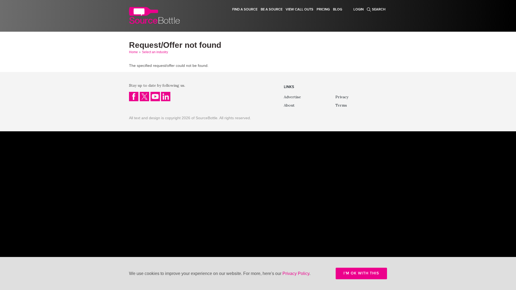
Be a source (271, 9)
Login (358, 9)
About (289, 105)
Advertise (292, 97)
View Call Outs (299, 9)
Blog (337, 9)
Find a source (244, 9)
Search (378, 9)
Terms (341, 105)
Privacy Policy (295, 273)
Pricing (323, 9)
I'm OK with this (361, 273)
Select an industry (155, 52)
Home (133, 52)
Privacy (341, 97)
